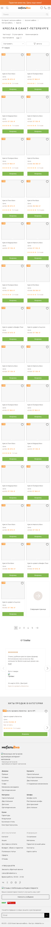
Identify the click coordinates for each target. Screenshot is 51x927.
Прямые (5, 774)
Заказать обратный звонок (12, 869)
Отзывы (5, 859)
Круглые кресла (8, 38)
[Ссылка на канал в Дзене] (15, 882)
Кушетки (5, 780)
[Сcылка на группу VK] (3, 882)
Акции (4, 840)
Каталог (5, 836)
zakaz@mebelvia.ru (9, 873)
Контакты (30, 848)
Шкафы (30, 795)
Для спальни (32, 807)
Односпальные (33, 774)
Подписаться (46, 915)
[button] (11, 69)
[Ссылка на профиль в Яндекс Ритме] (20, 882)
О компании (31, 836)
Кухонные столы (8, 822)
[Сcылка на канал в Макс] (11, 882)
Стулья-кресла (17, 34)
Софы (4, 784)
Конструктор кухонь (10, 825)
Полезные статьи (9, 851)
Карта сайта (32, 851)
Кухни (4, 812)
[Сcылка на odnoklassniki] (7, 882)
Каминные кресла (32, 34)
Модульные (6, 818)
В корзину (13, 89)
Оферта (5, 855)
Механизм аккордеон (10, 787)
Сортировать (8, 44)
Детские (5, 804)
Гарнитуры (6, 815)
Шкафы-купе (32, 798)
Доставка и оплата (9, 844)
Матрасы (5, 795)
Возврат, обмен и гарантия (12, 848)
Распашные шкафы (34, 801)
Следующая (37, 628)
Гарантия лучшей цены (36, 844)
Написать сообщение (25, 897)
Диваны (5, 771)
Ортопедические (8, 790)
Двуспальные (32, 780)
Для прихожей (32, 804)
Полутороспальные (34, 777)
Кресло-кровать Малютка (18, 686)
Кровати (30, 771)
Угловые (5, 777)
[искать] (47, 14)
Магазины (31, 840)
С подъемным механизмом (37, 784)
